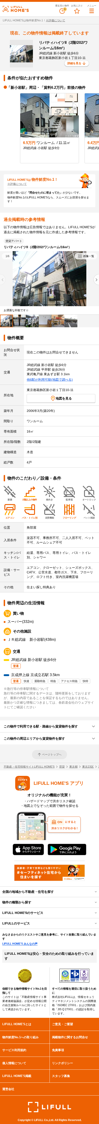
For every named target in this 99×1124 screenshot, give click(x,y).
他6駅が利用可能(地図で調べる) (50, 379)
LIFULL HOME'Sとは (16, 1024)
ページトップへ (51, 754)
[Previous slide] (3, 279)
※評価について (55, 20)
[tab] (6, 321)
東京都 (73, 766)
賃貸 (62, 766)
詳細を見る (74, 63)
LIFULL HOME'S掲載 (16, 1076)
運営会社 (8, 1089)
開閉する (92, 892)
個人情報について (14, 1063)
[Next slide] (96, 279)
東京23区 (88, 766)
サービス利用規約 (14, 1050)
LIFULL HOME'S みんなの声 (20, 943)
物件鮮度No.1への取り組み (20, 1037)
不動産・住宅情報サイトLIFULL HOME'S (29, 766)
